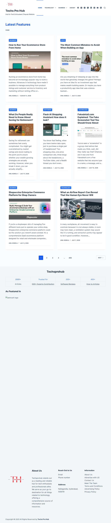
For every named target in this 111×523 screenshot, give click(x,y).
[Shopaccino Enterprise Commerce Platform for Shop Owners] (30, 209)
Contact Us (89, 480)
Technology (49, 8)
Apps (63, 40)
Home (40, 8)
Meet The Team (91, 483)
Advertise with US (92, 477)
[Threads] (94, 8)
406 (70, 258)
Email (60, 475)
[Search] (104, 8)
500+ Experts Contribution (43, 284)
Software (47, 110)
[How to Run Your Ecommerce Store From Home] (30, 61)
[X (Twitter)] (81, 8)
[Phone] (88, 8)
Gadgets (73, 8)
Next (100, 258)
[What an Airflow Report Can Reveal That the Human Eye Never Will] (81, 209)
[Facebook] (78, 8)
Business (62, 8)
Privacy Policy (90, 492)
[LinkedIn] (91, 8)
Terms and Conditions (94, 486)
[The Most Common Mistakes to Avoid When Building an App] (81, 61)
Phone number (64, 477)
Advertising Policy (92, 489)
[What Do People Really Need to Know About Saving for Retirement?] (21, 130)
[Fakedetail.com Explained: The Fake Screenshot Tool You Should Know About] (90, 132)
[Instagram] (84, 8)
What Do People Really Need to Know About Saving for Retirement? (21, 117)
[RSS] (101, 8)
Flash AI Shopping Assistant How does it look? (54, 117)
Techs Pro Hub (15, 10)
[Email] (97, 8)
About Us (88, 475)
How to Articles (93, 284)
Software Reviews (68, 284)
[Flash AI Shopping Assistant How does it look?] (55, 130)
